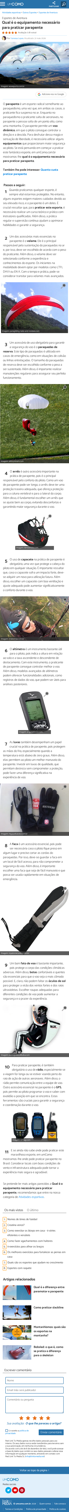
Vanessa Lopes (17, 38)
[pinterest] (22, 1490)
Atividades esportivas (11, 12)
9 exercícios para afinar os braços (25, 1246)
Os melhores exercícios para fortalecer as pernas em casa (36, 1254)
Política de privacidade (36, 1509)
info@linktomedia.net (34, 1456)
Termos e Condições (14, 1509)
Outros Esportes (30, 12)
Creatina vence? (16, 1225)
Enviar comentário (51, 1432)
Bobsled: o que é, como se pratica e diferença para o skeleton (48, 1351)
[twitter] (8, 1490)
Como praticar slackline (48, 1308)
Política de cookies (57, 1509)
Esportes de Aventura (48, 12)
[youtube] (15, 1490)
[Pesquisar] (64, 4)
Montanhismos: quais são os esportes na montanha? (50, 1331)
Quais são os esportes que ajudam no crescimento (35, 1262)
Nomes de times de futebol (22, 1219)
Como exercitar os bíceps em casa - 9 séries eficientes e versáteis (31, 1233)
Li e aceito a (17, 1432)
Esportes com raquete (19, 1268)
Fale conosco (60, 1504)
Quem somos (45, 1504)
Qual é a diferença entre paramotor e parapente (49, 1289)
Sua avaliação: (15, 1424)
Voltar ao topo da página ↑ (34, 1470)
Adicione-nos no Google (52, 94)
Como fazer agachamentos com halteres (30, 1241)
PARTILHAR (54, 6)
